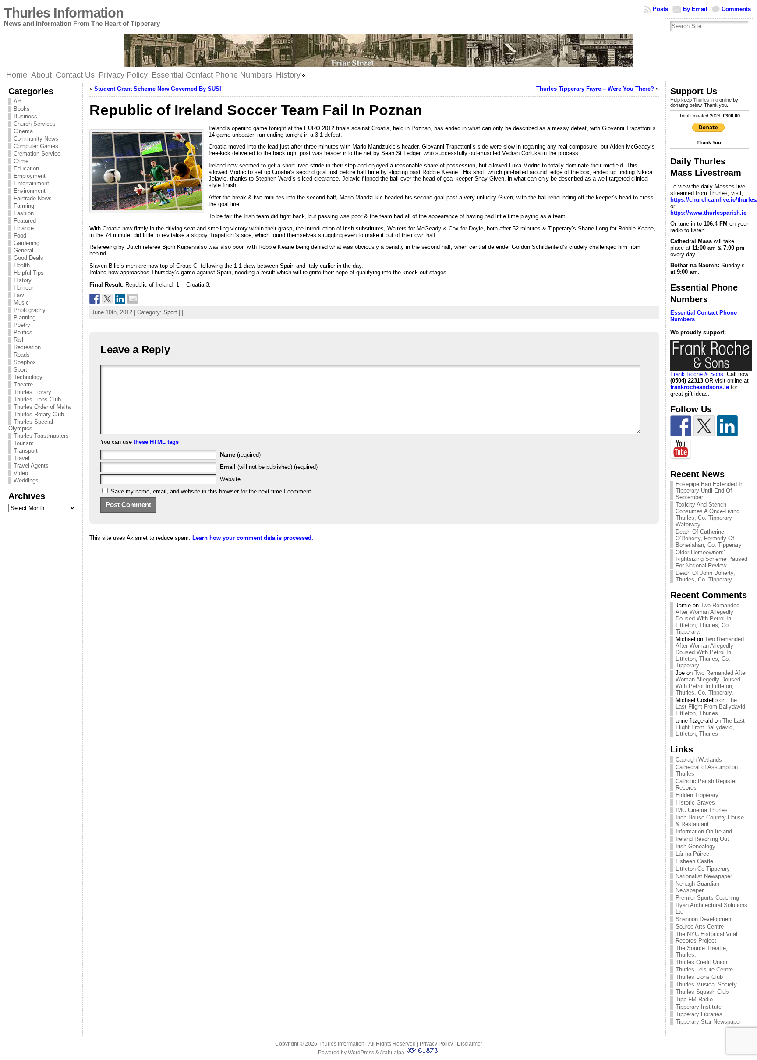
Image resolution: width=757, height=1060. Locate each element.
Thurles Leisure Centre (704, 969)
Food (20, 235)
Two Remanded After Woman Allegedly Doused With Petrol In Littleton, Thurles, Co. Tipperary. (707, 618)
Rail (18, 340)
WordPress (361, 1052)
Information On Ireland (704, 831)
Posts (660, 9)
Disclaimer (469, 1044)
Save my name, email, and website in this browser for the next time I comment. (212, 491)
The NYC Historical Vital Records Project (706, 937)
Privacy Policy (436, 1044)
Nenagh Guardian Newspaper (697, 886)
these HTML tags (156, 442)
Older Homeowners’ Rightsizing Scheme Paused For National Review (711, 559)
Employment (30, 176)
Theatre (23, 384)
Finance (24, 228)
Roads (22, 354)
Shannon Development (704, 919)
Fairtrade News (33, 198)
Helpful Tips (29, 272)
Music (21, 302)
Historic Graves (695, 802)
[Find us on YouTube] (680, 449)
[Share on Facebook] (94, 299)
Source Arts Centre (700, 926)
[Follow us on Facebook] (680, 425)
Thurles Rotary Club (39, 414)
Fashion (24, 213)
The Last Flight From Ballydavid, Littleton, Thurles (711, 706)
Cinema (23, 131)
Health (22, 265)
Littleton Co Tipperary (703, 868)
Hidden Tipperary (697, 795)
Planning (24, 317)
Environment (30, 191)
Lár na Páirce (692, 854)
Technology (28, 377)
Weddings (26, 480)
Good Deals (28, 258)
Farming (24, 205)
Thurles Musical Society (706, 984)
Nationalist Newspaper (704, 876)
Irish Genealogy (695, 846)
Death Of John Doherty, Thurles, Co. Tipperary (705, 576)
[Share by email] (132, 299)
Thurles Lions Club (37, 399)
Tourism (24, 443)
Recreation (27, 347)
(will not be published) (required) (269, 467)
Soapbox (25, 362)
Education (26, 168)
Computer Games (36, 146)
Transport (26, 450)
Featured (25, 220)
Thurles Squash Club (702, 992)
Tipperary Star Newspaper (708, 1021)
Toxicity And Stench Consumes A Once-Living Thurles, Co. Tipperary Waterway (707, 514)
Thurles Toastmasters (41, 436)
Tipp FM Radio (694, 999)
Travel (21, 458)
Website (230, 479)
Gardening (26, 243)
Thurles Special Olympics (30, 425)
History (23, 280)
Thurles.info (705, 100)
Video (21, 473)
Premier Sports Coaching (707, 897)
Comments (736, 9)
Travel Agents (31, 465)
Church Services (35, 124)
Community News (36, 138)
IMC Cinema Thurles (702, 810)
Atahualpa (392, 1052)
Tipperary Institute (699, 1006)
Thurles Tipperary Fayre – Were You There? (595, 88)
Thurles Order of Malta (42, 407)
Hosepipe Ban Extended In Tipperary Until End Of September (709, 490)
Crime (21, 161)
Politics (23, 332)
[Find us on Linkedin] (727, 425)
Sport (20, 369)
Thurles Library (32, 392)
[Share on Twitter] (107, 299)
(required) (240, 454)
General (23, 250)
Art (17, 101)
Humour (23, 287)
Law (19, 295)
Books (22, 109)
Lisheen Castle (694, 861)
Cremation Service (37, 153)
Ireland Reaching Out (702, 839)
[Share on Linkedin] (120, 299)
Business (25, 116)
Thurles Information (64, 13)
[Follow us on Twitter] (704, 425)
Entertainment (31, 183)
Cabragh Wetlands (699, 759)
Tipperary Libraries (699, 1014)
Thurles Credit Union (701, 962)
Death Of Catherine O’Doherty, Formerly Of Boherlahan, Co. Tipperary (709, 538)
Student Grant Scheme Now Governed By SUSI (157, 88)
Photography (30, 310)
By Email (695, 9)
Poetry (22, 325)
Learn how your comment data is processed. (252, 538)
